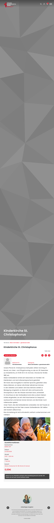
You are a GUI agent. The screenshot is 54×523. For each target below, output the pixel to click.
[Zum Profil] (44, 4)
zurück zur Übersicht (10, 355)
